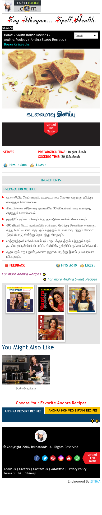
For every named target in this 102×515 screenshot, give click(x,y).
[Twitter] (45, 458)
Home (9, 35)
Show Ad (7, 28)
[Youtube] (69, 458)
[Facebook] (37, 458)
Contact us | (41, 469)
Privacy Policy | (78, 469)
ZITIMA (95, 481)
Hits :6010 (69, 265)
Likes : (90, 265)
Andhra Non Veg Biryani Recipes (73, 410)
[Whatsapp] (77, 458)
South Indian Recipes (32, 35)
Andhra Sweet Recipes (48, 39)
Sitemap (30, 473)
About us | (11, 469)
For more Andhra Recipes (22, 273)
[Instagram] (61, 458)
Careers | (25, 469)
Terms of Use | (14, 473)
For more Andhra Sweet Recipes (71, 279)
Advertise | (59, 469)
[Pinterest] (53, 458)
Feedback (17, 265)
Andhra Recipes (16, 39)
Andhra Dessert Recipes (23, 411)
